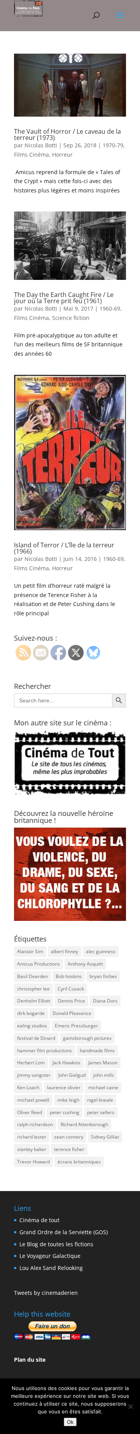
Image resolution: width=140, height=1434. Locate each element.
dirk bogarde (31, 1013)
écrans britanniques (79, 1161)
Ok (70, 1422)
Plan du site (30, 1359)
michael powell (33, 1100)
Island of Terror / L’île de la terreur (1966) (64, 548)
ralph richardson (35, 1124)
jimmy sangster (34, 1075)
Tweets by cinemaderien (46, 1292)
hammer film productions (44, 1050)
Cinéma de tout (39, 1220)
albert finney (64, 951)
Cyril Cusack (71, 988)
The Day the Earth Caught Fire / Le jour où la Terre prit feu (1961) (64, 297)
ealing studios (32, 1025)
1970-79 (113, 145)
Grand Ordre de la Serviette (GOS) (63, 1232)
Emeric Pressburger (76, 1025)
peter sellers (100, 1112)
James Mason (102, 1062)
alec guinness (101, 951)
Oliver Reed (29, 1112)
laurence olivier (63, 1087)
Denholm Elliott (33, 1000)
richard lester (31, 1137)
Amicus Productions (38, 964)
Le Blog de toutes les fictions (56, 1244)
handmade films (97, 1050)
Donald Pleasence (71, 1013)
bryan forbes (103, 976)
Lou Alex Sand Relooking (51, 1268)
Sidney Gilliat (105, 1137)
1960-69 (110, 308)
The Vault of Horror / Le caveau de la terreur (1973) (67, 134)
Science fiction (70, 317)
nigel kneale (100, 1100)
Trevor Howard (33, 1161)
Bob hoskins (69, 976)
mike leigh (68, 1100)
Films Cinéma (31, 154)
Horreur (62, 154)
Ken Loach (28, 1087)
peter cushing (64, 1112)
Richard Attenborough (84, 1124)
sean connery (68, 1137)
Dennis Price (71, 1000)
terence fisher (69, 1149)
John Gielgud (72, 1075)
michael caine (103, 1087)
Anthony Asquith (85, 964)
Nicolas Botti (40, 145)
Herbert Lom (31, 1062)
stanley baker (31, 1149)
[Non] (130, 1406)
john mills (103, 1075)
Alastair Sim (30, 951)
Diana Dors (105, 1000)
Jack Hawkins (66, 1062)
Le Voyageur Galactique (49, 1255)
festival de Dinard (36, 1038)
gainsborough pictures (87, 1038)
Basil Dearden (32, 976)
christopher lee (33, 988)
